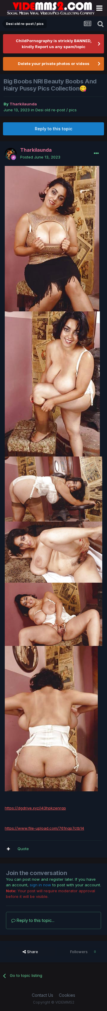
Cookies (67, 995)
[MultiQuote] (8, 848)
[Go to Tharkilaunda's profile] (11, 154)
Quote (23, 848)
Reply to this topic (53, 128)
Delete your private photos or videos (53, 63)
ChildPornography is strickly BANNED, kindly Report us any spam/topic (54, 43)
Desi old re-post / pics (56, 109)
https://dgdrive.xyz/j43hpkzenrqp (35, 808)
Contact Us (42, 995)
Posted (40, 157)
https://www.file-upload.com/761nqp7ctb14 (44, 828)
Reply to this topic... (34, 920)
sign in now (40, 884)
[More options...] (96, 153)
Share (32, 951)
